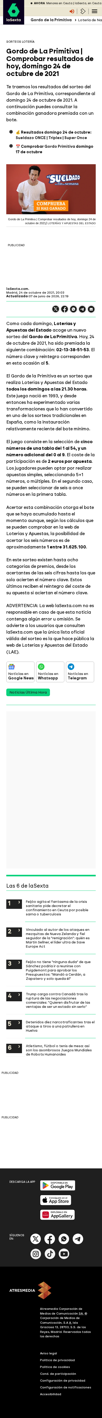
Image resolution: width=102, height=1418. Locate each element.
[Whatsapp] (63, 1243)
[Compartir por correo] (91, 311)
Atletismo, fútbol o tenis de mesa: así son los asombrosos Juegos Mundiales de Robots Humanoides (59, 1050)
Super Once (75, 138)
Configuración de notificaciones (65, 1387)
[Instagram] (35, 1258)
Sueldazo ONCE (31, 138)
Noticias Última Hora (28, 692)
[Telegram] (77, 1243)
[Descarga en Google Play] (57, 1189)
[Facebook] (49, 1243)
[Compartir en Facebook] (64, 311)
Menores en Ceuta (59, 3)
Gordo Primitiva (59, 146)
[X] (55, 311)
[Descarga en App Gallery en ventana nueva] (57, 1219)
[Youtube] (64, 1258)
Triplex (55, 138)
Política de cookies (55, 1367)
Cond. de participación (58, 1374)
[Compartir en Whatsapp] (73, 311)
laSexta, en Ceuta (88, 3)
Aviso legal (48, 1353)
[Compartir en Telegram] (82, 311)
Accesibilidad (50, 1394)
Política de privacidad (57, 1360)
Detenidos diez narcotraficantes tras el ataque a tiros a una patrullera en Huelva (60, 1026)
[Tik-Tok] (49, 1258)
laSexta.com (17, 289)
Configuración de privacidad (62, 1380)
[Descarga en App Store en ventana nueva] (55, 1204)
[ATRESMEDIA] (51, 1291)
